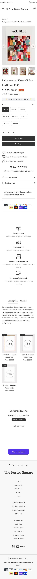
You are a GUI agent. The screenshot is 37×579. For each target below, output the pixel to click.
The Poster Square (17, 562)
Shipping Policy (18, 535)
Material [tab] (23, 301)
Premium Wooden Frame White (9, 386)
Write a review (18, 420)
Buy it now (18, 144)
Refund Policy (18, 531)
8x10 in (5, 109)
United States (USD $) (17, 558)
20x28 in (24, 116)
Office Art (18, 514)
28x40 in (15, 123)
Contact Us (18, 485)
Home (4, 19)
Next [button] (33, 46)
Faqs (18, 496)
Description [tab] (13, 301)
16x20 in (6, 116)
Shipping (18, 524)
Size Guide (18, 489)
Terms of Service (18, 539)
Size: (3, 104)
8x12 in (13, 109)
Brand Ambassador (18, 510)
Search (18, 492)
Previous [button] (4, 46)
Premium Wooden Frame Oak (9, 356)
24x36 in (6, 123)
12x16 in (22, 109)
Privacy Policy (18, 528)
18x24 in (15, 116)
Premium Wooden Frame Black (27, 356)
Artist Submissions (18, 506)
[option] (18, 45)
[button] (6, 94)
